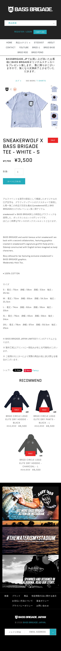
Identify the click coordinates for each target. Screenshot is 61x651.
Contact (11, 47)
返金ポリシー (42, 600)
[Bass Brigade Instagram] (30, 518)
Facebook (23, 639)
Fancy (35, 370)
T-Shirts (41, 80)
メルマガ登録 (15, 632)
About (51, 42)
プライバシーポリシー (22, 605)
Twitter (27, 639)
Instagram (31, 639)
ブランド (16, 595)
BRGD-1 (36, 47)
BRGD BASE (49, 47)
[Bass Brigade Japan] (30, 1)
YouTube (24, 47)
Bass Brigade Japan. (34, 622)
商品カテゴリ (23, 42)
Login (29, 31)
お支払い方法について (22, 600)
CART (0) (40, 32)
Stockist (39, 42)
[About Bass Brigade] (30, 587)
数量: (5, 171)
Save (29, 370)
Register (19, 31)
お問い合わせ (42, 605)
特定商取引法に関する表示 (44, 595)
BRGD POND (37, 52)
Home (9, 42)
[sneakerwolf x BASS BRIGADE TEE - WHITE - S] (26, 87)
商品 (26, 595)
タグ (18, 80)
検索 (6, 595)
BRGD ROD (23, 52)
